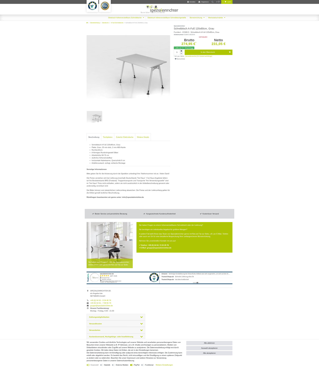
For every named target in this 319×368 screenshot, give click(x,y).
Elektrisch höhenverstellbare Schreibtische (125, 18)
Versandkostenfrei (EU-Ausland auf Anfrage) (198, 56)
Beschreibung (93, 137)
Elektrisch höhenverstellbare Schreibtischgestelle (167, 18)
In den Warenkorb (208, 52)
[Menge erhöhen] (181, 51)
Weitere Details (143, 137)
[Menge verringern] (181, 53)
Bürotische (105, 22)
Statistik (107, 365)
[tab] (94, 137)
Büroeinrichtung (196, 18)
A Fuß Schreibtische (117, 22)
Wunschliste (180, 59)
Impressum (131, 358)
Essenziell (94, 365)
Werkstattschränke (215, 18)
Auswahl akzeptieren (209, 348)
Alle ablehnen (209, 343)
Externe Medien (122, 365)
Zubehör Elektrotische (124, 137)
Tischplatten (107, 137)
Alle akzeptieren (209, 353)
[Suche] (212, 2)
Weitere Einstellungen (164, 365)
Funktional (149, 365)
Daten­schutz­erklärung (125, 361)
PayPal (136, 365)
